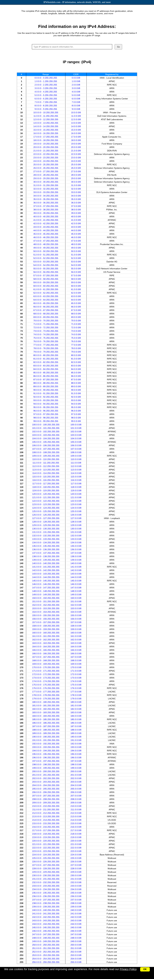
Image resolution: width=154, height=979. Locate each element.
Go (118, 47)
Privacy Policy (128, 969)
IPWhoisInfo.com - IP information (77, 2)
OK (145, 969)
